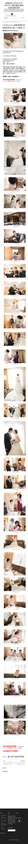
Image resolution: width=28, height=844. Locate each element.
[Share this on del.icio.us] (18, 756)
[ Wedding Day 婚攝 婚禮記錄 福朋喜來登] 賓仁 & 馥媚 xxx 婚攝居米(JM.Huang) (13, 28)
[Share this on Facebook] (8, 756)
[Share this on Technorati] (23, 756)
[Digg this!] (16, 756)
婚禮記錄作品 (3, 823)
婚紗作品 (2, 816)
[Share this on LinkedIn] (19, 756)
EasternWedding (12, 815)
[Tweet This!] (10, 756)
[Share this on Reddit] (21, 756)
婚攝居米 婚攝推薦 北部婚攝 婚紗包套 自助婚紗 (11, 819)
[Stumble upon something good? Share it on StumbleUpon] (14, 756)
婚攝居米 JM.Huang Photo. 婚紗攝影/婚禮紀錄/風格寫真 (14, 5)
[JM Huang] (19, 821)
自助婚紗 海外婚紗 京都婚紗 (11, 823)
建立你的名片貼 (19, 822)
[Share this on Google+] (12, 756)
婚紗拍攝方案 (3, 815)
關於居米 (2, 827)
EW (8, 815)
